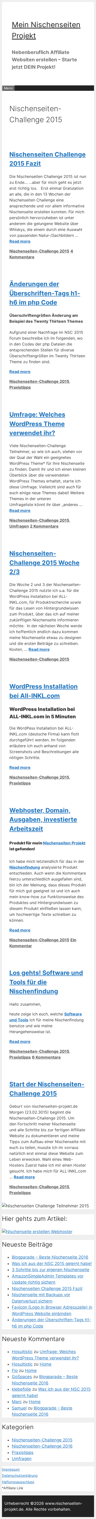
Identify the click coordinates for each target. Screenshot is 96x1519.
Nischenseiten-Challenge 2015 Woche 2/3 (44, 562)
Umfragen (19, 526)
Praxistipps (20, 387)
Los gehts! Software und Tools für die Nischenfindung (46, 982)
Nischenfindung (24, 867)
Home (45, 1364)
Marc (17, 1401)
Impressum (11, 1469)
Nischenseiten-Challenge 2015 (39, 251)
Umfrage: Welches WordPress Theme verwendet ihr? (37, 424)
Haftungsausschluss (18, 1482)
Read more (20, 241)
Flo (15, 1370)
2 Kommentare (44, 526)
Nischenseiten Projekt (64, 842)
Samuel (19, 1408)
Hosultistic (22, 1351)
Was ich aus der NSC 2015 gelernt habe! (52, 1263)
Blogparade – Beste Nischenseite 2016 (50, 1257)
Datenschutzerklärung (20, 1475)
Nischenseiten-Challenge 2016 (42, 1446)
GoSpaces (22, 1376)
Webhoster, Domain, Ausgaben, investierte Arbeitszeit (43, 819)
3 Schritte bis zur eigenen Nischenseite (50, 1269)
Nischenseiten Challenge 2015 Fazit (47, 1288)
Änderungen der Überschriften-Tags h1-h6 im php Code (44, 293)
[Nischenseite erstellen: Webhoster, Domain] (37, 1231)
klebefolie (21, 1389)
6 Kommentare (46, 1057)
